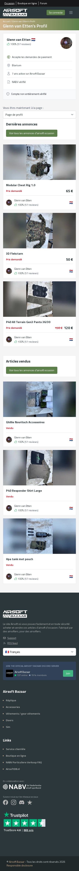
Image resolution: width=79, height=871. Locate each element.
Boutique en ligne (27, 3)
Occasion (9, 3)
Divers (9, 720)
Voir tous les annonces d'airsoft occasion (31, 133)
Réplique (11, 700)
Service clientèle (15, 749)
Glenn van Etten (21, 39)
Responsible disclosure (20, 865)
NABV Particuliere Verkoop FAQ (24, 762)
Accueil (6, 21)
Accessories (13, 707)
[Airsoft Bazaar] (15, 12)
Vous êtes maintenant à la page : (23, 108)
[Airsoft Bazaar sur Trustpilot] (29, 802)
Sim (8, 727)
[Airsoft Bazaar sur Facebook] (5, 802)
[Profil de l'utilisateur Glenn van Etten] (9, 203)
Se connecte (56, 12)
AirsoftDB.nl (13, 769)
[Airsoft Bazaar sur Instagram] (13, 802)
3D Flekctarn (14, 253)
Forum (43, 3)
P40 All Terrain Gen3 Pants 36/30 (28, 322)
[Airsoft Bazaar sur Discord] (21, 802)
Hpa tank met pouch (19, 559)
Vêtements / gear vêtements (23, 713)
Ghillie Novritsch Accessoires (25, 422)
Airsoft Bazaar (16, 862)
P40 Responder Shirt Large (24, 490)
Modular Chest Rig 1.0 (20, 185)
